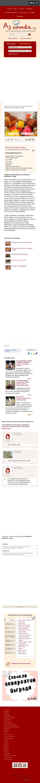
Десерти (6, 740)
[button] (34, 3)
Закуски (6, 730)
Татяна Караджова (19, 468)
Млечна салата (21, 646)
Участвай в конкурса (26, 38)
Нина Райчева (17, 452)
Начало (6, 106)
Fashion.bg (27, 779)
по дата (13, 628)
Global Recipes (8, 759)
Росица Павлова (18, 434)
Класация (20, 16)
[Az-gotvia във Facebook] (15, 765)
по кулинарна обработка (12, 636)
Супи (5, 732)
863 (6, 139)
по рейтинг (11, 620)
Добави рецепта (12, 38)
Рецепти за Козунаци (26, 106)
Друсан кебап (21, 623)
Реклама (6, 713)
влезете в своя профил (22, 426)
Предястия (7, 728)
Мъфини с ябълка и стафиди (25, 641)
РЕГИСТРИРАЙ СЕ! (25, 43)
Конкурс (31, 12)
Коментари (17, 139)
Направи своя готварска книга (21, 663)
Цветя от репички (22, 650)
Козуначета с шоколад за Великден (22, 242)
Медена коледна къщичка (24, 625)
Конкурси (6, 711)
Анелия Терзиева (24, 149)
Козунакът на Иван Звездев (20, 254)
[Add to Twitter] (31, 355)
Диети (15, 8)
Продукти (21, 8)
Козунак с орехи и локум (19, 260)
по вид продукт (11, 631)
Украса (6, 742)
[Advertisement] (20, 81)
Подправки (29, 8)
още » (29, 378)
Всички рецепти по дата (10, 725)
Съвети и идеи (23, 12)
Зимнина (6, 746)
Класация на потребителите (11, 726)
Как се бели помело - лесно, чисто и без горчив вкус (23, 398)
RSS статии (7, 721)
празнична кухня (11, 641)
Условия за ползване (9, 717)
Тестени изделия (14, 106)
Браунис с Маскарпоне (23, 636)
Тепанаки (20, 648)
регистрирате (6, 426)
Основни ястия (8, 734)
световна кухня (11, 648)
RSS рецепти (7, 719)
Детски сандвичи (22, 653)
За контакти (7, 715)
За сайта (6, 709)
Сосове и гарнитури (9, 736)
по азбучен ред (11, 624)
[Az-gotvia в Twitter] (20, 765)
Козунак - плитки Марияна (19, 266)
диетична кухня (11, 644)
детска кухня (12, 652)
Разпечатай (30, 350)
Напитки (6, 744)
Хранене (9, 8)
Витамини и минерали (11, 12)
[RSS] (24, 765)
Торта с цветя (21, 651)
